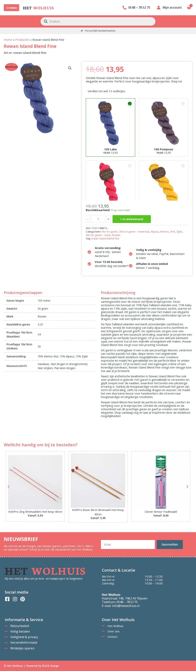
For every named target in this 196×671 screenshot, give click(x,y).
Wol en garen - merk (98, 235)
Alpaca (155, 231)
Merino (164, 231)
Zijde (179, 231)
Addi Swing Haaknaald (161, 511)
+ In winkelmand (131, 219)
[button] (69, 68)
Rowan (116, 235)
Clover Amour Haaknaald (98, 511)
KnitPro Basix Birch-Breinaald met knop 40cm (35, 512)
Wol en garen (109, 231)
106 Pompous (163, 149)
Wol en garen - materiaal (134, 231)
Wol (172, 231)
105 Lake (110, 149)
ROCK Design (50, 666)
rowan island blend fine (105, 238)
